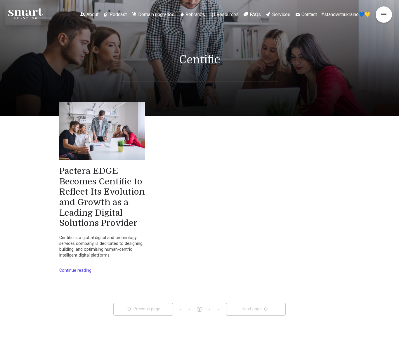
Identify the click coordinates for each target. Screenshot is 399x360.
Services (281, 14)
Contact (309, 14)
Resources (227, 14)
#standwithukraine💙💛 (345, 14)
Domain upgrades (156, 14)
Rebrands (195, 14)
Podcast (118, 14)
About (92, 14)
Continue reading (75, 270)
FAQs (255, 14)
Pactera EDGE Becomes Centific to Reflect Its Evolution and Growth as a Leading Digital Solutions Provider (102, 197)
